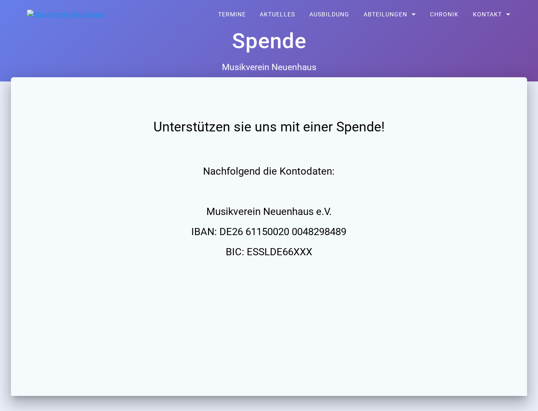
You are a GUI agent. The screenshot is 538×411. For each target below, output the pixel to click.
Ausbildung (329, 14)
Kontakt (487, 14)
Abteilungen (385, 14)
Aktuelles (277, 14)
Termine (232, 14)
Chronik (444, 14)
